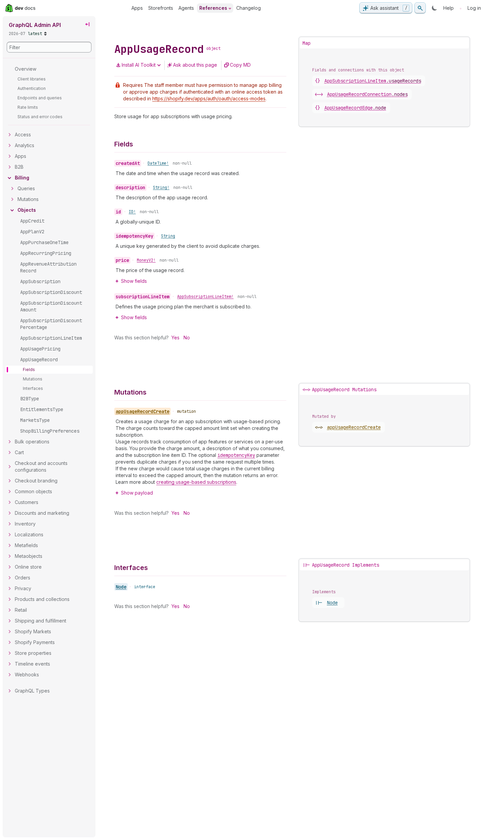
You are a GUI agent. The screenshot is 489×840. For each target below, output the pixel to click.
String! (161, 187)
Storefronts (160, 8)
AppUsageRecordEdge (355, 108)
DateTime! (158, 163)
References (213, 8)
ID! (132, 211)
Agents (186, 8)
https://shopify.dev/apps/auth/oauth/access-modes (209, 98)
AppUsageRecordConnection (367, 94)
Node (121, 587)
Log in (474, 8)
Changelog (248, 8)
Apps (137, 8)
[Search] (420, 8)
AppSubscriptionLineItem (372, 81)
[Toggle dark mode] (434, 8)
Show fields (134, 281)
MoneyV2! (146, 260)
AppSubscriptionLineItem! (205, 296)
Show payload (137, 493)
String (168, 236)
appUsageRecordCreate (354, 427)
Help (448, 8)
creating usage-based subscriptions (196, 482)
